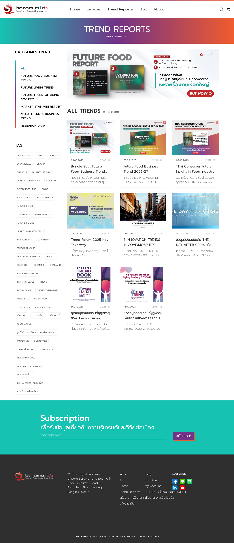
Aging (40, 155)
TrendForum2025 (47, 290)
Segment (39, 265)
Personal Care (26, 248)
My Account (153, 486)
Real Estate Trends (28, 256)
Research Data (33, 126)
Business (22, 172)
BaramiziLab (24, 163)
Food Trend (24, 197)
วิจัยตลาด (22, 315)
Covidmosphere (26, 189)
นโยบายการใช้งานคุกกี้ (133, 498)
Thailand (55, 265)
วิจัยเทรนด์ (55, 315)
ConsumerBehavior (29, 180)
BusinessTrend (41, 172)
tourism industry (27, 273)
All (23, 68)
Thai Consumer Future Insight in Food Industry (195, 169)
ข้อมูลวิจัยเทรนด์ (43, 307)
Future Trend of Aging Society (40, 97)
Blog (143, 9)
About (159, 9)
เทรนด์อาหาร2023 (26, 357)
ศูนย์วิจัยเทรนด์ (24, 324)
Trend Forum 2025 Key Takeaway (89, 242)
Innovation (23, 239)
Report (50, 256)
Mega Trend (43, 239)
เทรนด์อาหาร (46, 349)
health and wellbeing (30, 231)
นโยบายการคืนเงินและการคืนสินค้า (165, 492)
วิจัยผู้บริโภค (38, 315)
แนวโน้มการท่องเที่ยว (27, 391)
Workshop (40, 298)
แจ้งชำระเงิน (127, 503)
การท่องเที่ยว (23, 307)
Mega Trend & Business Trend (40, 116)
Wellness (22, 298)
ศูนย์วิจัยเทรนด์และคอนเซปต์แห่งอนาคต (36, 332)
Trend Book (24, 290)
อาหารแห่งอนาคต (25, 349)
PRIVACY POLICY (126, 536)
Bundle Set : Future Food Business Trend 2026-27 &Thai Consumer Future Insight (88, 169)
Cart (123, 480)
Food (45, 189)
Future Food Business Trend (39, 78)
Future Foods (25, 222)
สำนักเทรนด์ (23, 341)
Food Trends (45, 197)
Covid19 (51, 180)
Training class (25, 282)
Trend (43, 282)
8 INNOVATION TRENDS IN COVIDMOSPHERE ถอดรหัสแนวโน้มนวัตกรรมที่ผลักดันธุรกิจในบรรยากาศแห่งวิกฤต (143, 242)
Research (22, 265)
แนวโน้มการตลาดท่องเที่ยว (30, 383)
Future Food (25, 206)
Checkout (151, 480)
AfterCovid (24, 155)
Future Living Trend (37, 87)
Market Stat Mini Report (41, 106)
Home (75, 9)
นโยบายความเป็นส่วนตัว (159, 498)
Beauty (41, 163)
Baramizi (54, 155)
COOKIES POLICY (149, 536)
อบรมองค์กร (40, 341)
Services (94, 9)
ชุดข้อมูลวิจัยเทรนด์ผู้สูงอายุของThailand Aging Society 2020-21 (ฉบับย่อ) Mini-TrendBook (90, 315)
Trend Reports (120, 9)
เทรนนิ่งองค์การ (25, 374)
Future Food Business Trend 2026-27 (141, 169)
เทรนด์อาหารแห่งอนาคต (29, 366)
